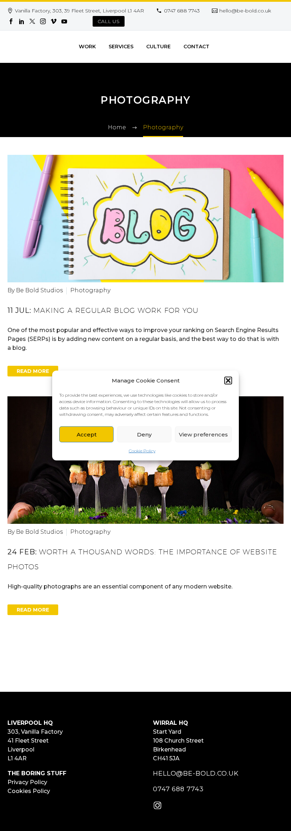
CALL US (109, 21)
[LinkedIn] (21, 21)
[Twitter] (32, 21)
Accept (87, 434)
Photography (90, 290)
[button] (228, 380)
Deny (144, 434)
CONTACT (196, 46)
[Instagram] (43, 21)
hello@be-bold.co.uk (245, 10)
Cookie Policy (142, 450)
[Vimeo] (53, 21)
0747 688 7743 (182, 10)
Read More (33, 371)
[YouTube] (64, 21)
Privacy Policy (27, 782)
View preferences (203, 434)
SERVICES (121, 46)
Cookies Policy (28, 791)
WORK (87, 46)
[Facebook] (11, 21)
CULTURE (158, 46)
